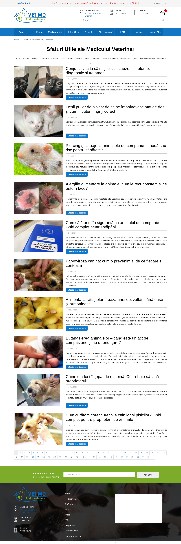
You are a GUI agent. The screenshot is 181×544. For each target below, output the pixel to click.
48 (110, 457)
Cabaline (45, 58)
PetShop (38, 32)
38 (55, 457)
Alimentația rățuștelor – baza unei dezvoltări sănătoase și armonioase (114, 301)
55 (148, 457)
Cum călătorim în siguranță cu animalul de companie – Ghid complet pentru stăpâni (114, 224)
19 (103, 452)
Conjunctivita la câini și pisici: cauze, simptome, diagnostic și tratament (108, 70)
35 (38, 457)
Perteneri (69, 541)
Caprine (54, 58)
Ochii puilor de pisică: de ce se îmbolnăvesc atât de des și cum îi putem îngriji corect (115, 109)
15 (82, 452)
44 (88, 457)
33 (27, 457)
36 (44, 457)
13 (72, 452)
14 (77, 452)
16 (87, 452)
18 (98, 452)
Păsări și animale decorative (153, 58)
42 (77, 457)
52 (132, 457)
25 (136, 452)
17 (93, 452)
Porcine (95, 58)
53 (138, 457)
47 (105, 457)
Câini (63, 58)
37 (49, 457)
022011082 (144, 13)
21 (114, 452)
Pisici (86, 58)
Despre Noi (155, 32)
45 (94, 457)
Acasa (22, 32)
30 (163, 452)
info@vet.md (23, 3)
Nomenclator (105, 32)
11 (61, 452)
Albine (26, 58)
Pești (135, 58)
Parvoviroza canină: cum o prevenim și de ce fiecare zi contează (114, 263)
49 (116, 457)
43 (82, 457)
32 (22, 457)
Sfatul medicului (72, 531)
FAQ (122, 32)
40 (66, 457)
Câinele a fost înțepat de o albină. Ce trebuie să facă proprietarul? (112, 378)
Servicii (139, 32)
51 (127, 457)
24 (130, 452)
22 (119, 452)
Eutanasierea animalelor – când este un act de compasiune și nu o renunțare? (107, 340)
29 (158, 452)
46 (99, 457)
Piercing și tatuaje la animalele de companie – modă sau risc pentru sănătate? (116, 147)
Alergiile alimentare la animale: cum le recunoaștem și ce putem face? (116, 186)
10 (56, 452)
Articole (89, 32)
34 (33, 457)
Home (67, 493)
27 (147, 452)
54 (143, 457)
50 (122, 457)
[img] (38, 97)
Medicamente (55, 32)
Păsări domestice (110, 58)
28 (152, 452)
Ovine (79, 58)
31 (16, 457)
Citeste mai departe (76, 97)
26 (141, 452)
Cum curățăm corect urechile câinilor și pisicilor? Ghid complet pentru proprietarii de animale (113, 417)
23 (125, 452)
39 (60, 457)
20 (109, 452)
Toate (18, 58)
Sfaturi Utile (73, 32)
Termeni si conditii (73, 536)
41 (72, 457)
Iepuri (71, 58)
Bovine (35, 58)
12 (67, 452)
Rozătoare (125, 58)
